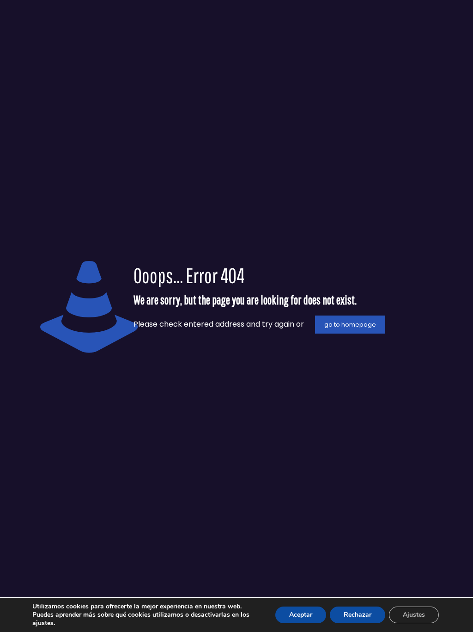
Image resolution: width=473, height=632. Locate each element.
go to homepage (350, 324)
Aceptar (300, 614)
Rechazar (357, 614)
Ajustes (414, 614)
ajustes (43, 623)
